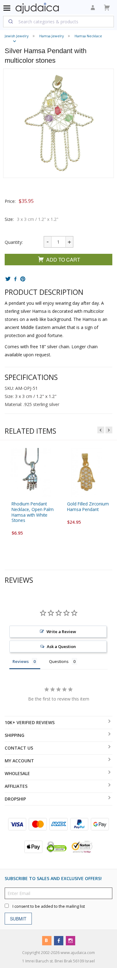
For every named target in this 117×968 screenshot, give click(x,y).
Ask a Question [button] (61, 646)
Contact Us (19, 748)
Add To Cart (63, 259)
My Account (19, 761)
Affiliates (16, 786)
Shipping (14, 735)
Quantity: (14, 242)
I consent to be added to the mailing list (48, 906)
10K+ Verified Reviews (30, 722)
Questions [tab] (59, 661)
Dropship (15, 799)
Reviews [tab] (20, 661)
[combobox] (58, 21)
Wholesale (17, 773)
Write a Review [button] (61, 631)
